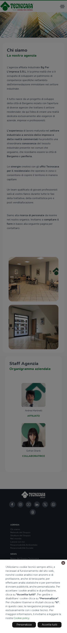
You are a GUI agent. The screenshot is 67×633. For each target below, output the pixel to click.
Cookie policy (21, 618)
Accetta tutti (49, 624)
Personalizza (24, 624)
